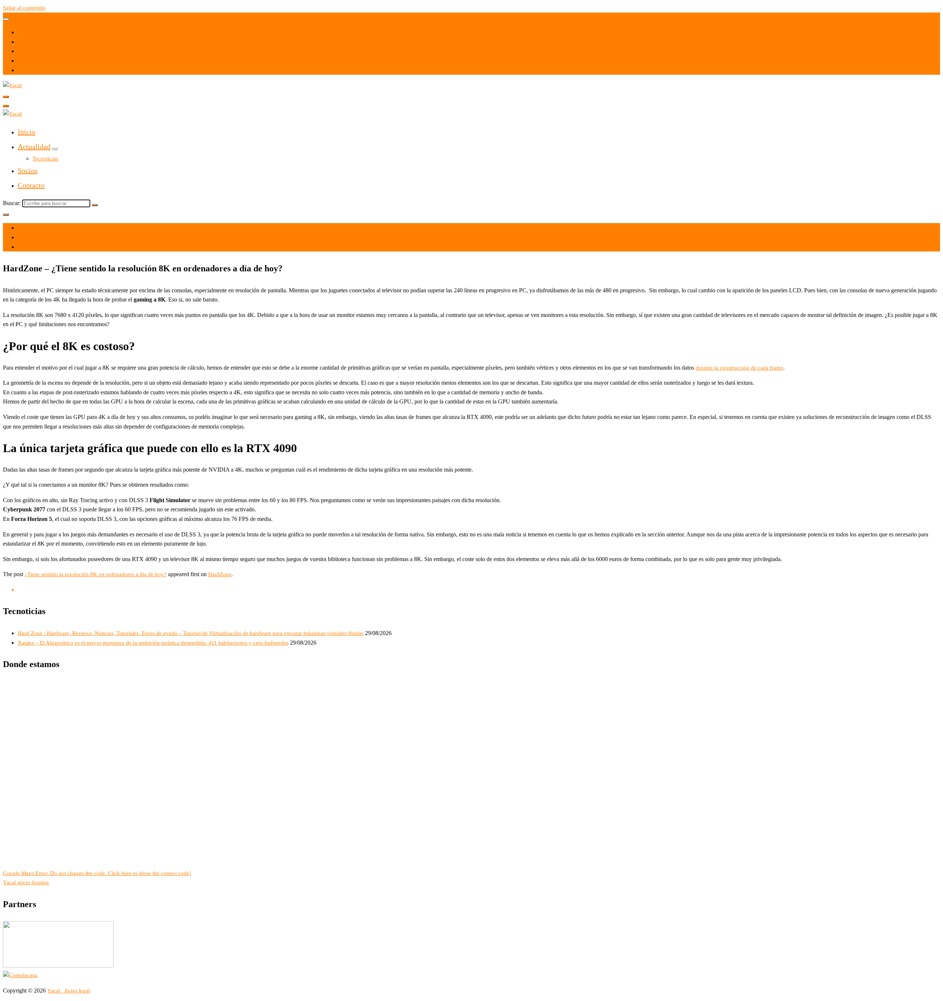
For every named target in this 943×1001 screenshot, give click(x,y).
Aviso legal (77, 991)
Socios (28, 170)
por (21, 237)
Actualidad (34, 146)
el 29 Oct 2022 (35, 228)
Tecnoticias (45, 159)
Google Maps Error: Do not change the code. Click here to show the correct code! (97, 873)
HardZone (219, 574)
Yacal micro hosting (26, 882)
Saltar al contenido (24, 8)
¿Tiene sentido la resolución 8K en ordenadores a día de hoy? (95, 574)
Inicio (26, 132)
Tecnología (30, 247)
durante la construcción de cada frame (739, 368)
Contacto (31, 185)
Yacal (54, 991)
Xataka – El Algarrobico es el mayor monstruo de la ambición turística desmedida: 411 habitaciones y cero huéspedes (153, 643)
